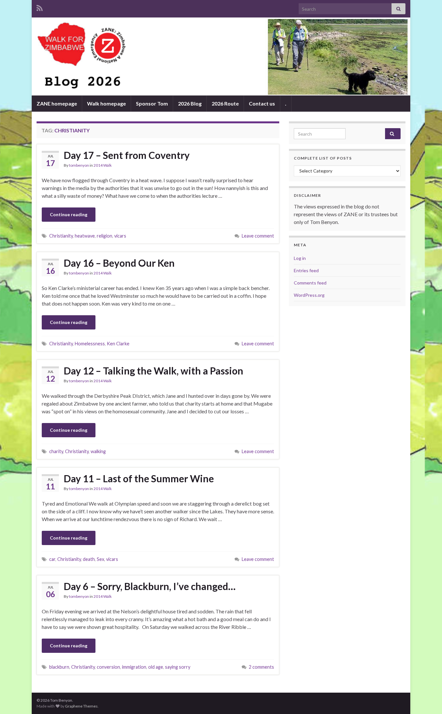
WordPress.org (309, 295)
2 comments (261, 667)
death (89, 559)
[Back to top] (427, 699)
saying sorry (177, 667)
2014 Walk (103, 165)
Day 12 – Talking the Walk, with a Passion (153, 370)
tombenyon (79, 165)
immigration (134, 667)
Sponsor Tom (152, 103)
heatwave (85, 236)
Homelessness (90, 343)
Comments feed (310, 282)
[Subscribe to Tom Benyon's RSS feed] (40, 7)
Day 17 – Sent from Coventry (127, 155)
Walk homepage (106, 103)
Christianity (61, 236)
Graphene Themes (81, 706)
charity (56, 451)
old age (155, 667)
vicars (120, 236)
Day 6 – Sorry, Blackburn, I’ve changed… (150, 586)
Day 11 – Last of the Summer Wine (139, 478)
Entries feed (306, 270)
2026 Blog (190, 103)
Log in (300, 258)
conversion (108, 667)
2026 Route (225, 103)
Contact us (262, 103)
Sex (100, 559)
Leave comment (258, 236)
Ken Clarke (118, 343)
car (52, 559)
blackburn (59, 667)
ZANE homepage (57, 103)
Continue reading (68, 214)
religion (104, 236)
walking (98, 451)
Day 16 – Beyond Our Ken (119, 263)
